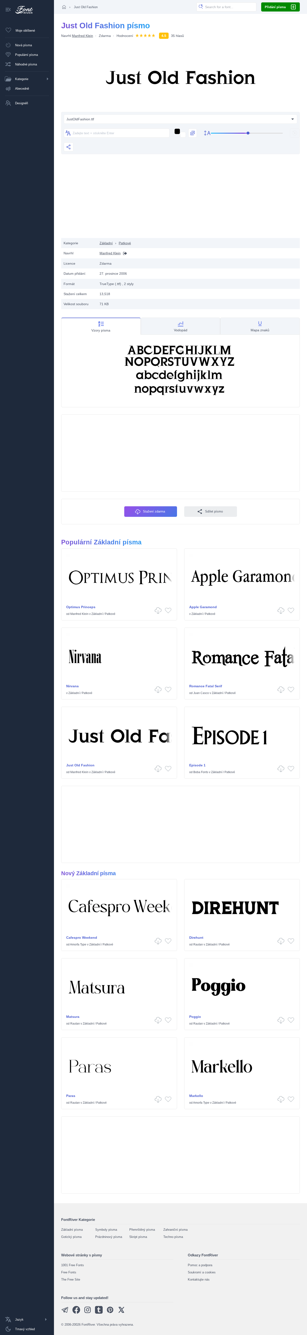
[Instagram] (87, 1312)
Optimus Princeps (80, 607)
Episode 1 (197, 765)
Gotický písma (71, 1237)
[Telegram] (65, 1312)
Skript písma (138, 1237)
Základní (106, 243)
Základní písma (72, 1229)
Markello (196, 1096)
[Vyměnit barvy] (192, 133)
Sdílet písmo (214, 511)
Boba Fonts (200, 772)
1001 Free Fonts (72, 1265)
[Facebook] (76, 1312)
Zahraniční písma (175, 1229)
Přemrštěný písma (142, 1229)
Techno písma (173, 1237)
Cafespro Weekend (81, 937)
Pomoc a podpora (200, 1265)
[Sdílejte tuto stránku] (68, 147)
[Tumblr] (99, 1312)
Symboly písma (106, 1229)
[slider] (247, 133)
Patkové (125, 243)
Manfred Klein (82, 36)
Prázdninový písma (108, 1237)
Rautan (198, 944)
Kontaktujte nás (199, 1279)
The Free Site (70, 1279)
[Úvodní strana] (64, 7)
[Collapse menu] (8, 10)
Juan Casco (201, 693)
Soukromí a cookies (202, 1272)
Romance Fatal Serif (205, 686)
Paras (70, 1096)
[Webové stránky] (124, 253)
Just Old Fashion (80, 765)
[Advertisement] (180, 199)
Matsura (72, 1017)
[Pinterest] (110, 1312)
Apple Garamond (203, 607)
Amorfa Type (78, 944)
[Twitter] (121, 1312)
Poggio (195, 1017)
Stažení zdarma (154, 511)
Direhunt (196, 937)
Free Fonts (68, 1272)
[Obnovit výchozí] (295, 133)
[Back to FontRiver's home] (22, 10)
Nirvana (72, 686)
